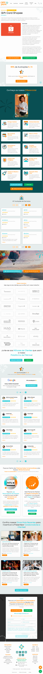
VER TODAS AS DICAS (22, 590)
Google (21, 77)
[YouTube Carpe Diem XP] (26, 652)
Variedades (8, 650)
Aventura (37, 648)
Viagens (33, 646)
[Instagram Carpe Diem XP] (20, 655)
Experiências (8, 659)
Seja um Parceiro (35, 661)
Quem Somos (35, 657)
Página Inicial (35, 656)
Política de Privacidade (22, 672)
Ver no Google (6, 417)
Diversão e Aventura (8, 646)
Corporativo (35, 660)
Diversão (37, 649)
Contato (30, 672)
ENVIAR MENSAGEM (22, 636)
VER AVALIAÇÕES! (22, 81)
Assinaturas (33, 649)
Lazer (37, 646)
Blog (35, 663)
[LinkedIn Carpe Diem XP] (23, 655)
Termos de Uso (14, 672)
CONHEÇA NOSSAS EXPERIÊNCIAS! (13, 271)
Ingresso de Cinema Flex (8, 662)
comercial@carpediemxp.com (22, 613)
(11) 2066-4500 (17, 610)
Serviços (33, 648)
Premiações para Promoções (8, 657)
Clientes (8, 663)
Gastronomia (8, 648)
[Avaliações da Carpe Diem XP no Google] (20, 652)
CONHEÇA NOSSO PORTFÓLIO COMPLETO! (22, 188)
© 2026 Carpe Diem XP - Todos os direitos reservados (21, 669)
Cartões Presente (8, 660)
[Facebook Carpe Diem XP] (23, 652)
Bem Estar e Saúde (8, 649)
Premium (7, 652)
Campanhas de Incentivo (8, 656)
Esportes (37, 650)
